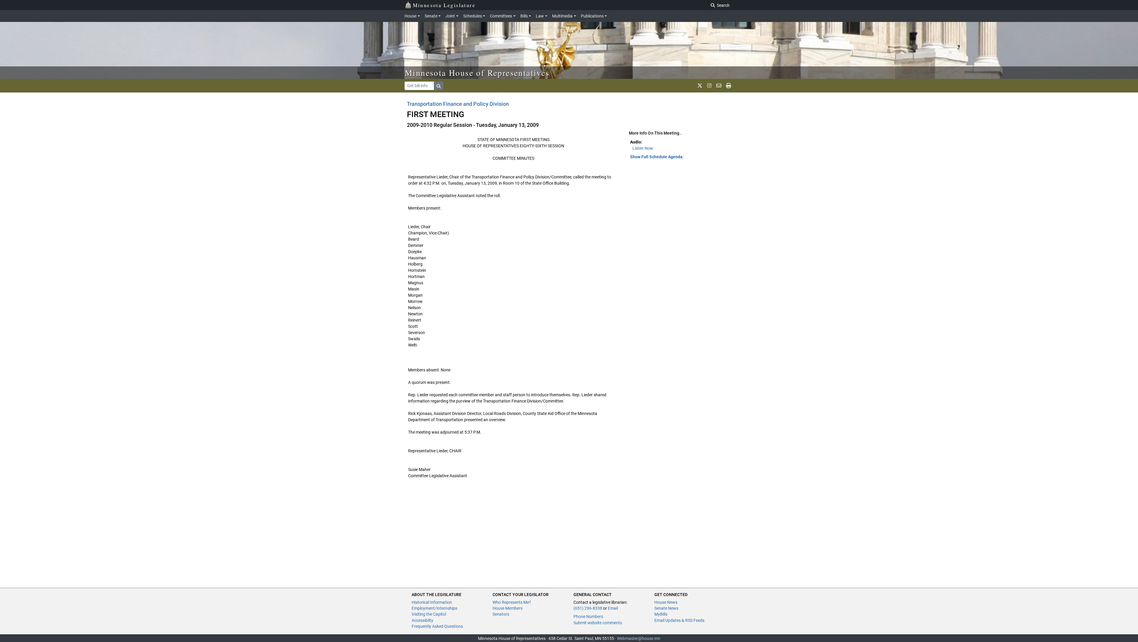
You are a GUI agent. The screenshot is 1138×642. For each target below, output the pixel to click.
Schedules (472, 16)
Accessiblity (422, 620)
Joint (450, 16)
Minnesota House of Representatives (477, 72)
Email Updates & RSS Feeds (679, 620)
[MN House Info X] (700, 85)
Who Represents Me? (512, 602)
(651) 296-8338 (587, 608)
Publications (592, 16)
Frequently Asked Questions (437, 626)
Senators (501, 614)
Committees (501, 16)
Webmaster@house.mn (638, 638)
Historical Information (432, 602)
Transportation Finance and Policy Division (458, 104)
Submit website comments (597, 622)
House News (665, 602)
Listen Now (642, 148)
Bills (524, 16)
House (410, 16)
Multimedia (562, 16)
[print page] (728, 85)
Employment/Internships (434, 608)
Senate (431, 16)
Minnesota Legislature (444, 5)
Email (613, 608)
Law (540, 16)
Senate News (666, 608)
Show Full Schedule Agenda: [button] (657, 156)
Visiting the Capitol (429, 614)
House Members (507, 608)
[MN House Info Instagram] (709, 85)
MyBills (660, 614)
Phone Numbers (588, 616)
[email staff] (719, 85)
